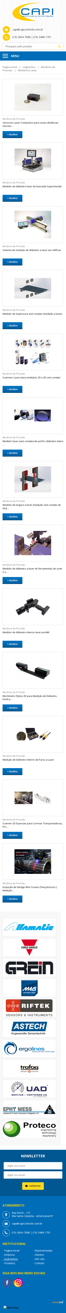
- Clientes (38, 1254)
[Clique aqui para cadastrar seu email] (33, 1186)
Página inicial (10, 67)
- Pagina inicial (11, 1250)
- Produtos (9, 1263)
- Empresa (9, 1254)
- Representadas (42, 1250)
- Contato (38, 1263)
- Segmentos (10, 1259)
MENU (15, 56)
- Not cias (39, 1259)
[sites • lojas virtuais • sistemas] (57, 1303)
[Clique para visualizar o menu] (5, 56)
